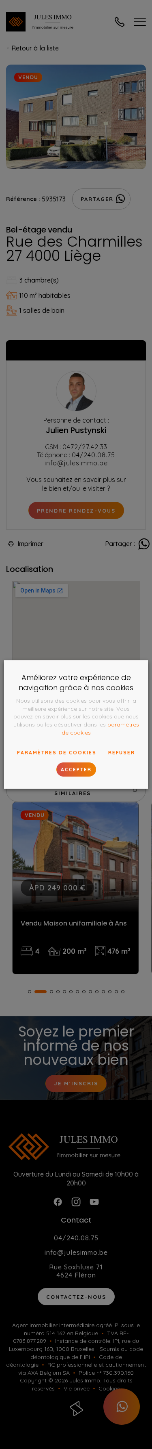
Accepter (76, 769)
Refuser (121, 753)
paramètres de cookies (56, 753)
